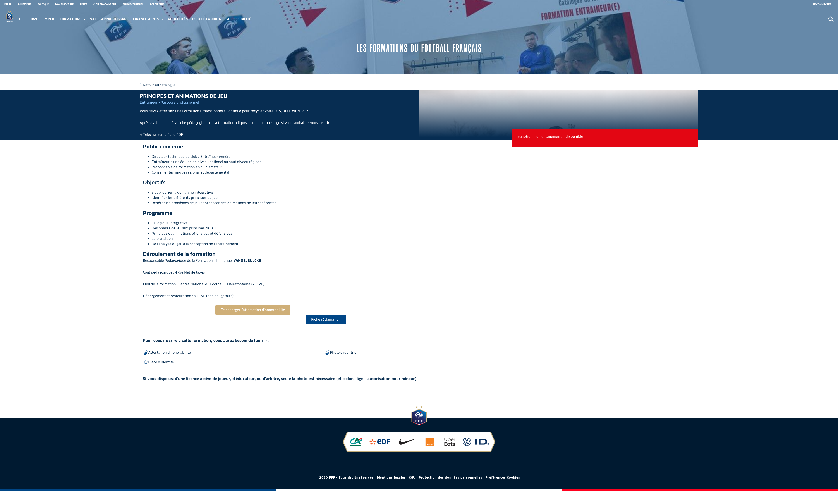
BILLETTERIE (24, 4)
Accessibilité (239, 19)
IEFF (22, 19)
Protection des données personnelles (450, 477)
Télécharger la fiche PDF (162, 135)
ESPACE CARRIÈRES (133, 4)
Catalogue (27, 20)
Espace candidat (207, 19)
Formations (71, 19)
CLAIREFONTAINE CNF (104, 4)
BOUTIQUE (43, 4)
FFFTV (83, 4)
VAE (93, 19)
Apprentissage (115, 19)
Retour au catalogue (158, 85)
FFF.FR (8, 4)
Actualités (178, 19)
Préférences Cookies (503, 477)
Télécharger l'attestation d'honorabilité (253, 310)
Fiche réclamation (326, 319)
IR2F (34, 19)
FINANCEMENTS (146, 19)
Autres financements (98, 20)
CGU (412, 477)
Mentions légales (391, 477)
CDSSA (271, 20)
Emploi (49, 19)
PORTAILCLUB (157, 4)
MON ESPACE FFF (64, 4)
